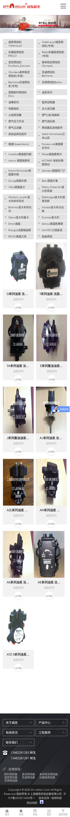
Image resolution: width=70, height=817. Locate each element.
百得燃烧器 (10, 780)
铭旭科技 (56, 798)
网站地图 (32, 802)
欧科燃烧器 (10, 774)
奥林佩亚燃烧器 (48, 774)
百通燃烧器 (28, 777)
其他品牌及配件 (17, 134)
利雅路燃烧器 (47, 777)
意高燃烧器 (28, 774)
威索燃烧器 (10, 777)
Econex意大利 (50, 217)
